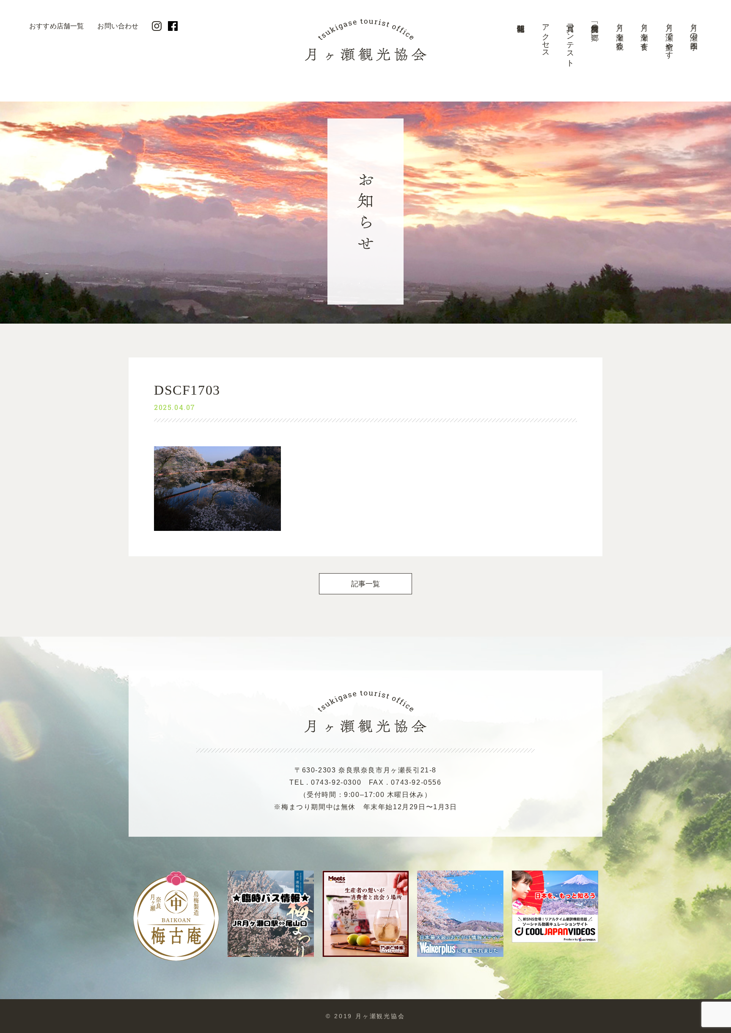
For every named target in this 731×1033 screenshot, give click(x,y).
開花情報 (521, 44)
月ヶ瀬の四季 (694, 28)
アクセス (545, 36)
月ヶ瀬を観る (620, 32)
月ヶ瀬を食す (644, 32)
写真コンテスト (570, 41)
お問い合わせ (117, 26)
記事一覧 (365, 584)
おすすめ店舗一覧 (56, 26)
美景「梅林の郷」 (595, 23)
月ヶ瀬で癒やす (669, 37)
